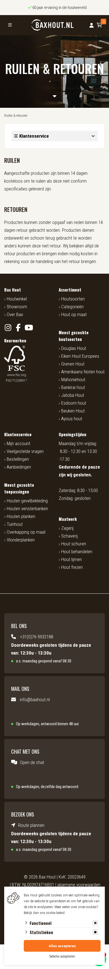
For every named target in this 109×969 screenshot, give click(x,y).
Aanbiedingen (19, 467)
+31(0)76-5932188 (36, 636)
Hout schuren (73, 543)
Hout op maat (74, 314)
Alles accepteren (62, 946)
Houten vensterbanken (27, 508)
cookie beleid (55, 913)
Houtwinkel (17, 299)
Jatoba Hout (72, 395)
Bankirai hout (73, 387)
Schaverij (69, 536)
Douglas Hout (73, 348)
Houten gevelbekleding (27, 500)
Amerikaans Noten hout (83, 371)
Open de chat (32, 762)
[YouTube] (28, 327)
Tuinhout (15, 524)
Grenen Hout (72, 364)
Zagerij (67, 528)
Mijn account (18, 443)
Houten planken (21, 516)
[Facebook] (18, 327)
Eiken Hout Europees (80, 356)
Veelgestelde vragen (25, 451)
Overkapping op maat (26, 532)
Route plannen (31, 825)
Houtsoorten (73, 299)
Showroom (17, 306)
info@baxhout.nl (35, 699)
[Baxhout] (52, 25)
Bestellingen (18, 459)
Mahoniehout (73, 379)
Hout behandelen (76, 551)
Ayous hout (71, 418)
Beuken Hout (73, 411)
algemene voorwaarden (78, 884)
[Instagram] (8, 327)
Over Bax (15, 314)
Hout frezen (72, 567)
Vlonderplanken (21, 540)
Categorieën (72, 306)
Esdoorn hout (73, 403)
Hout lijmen (71, 559)
